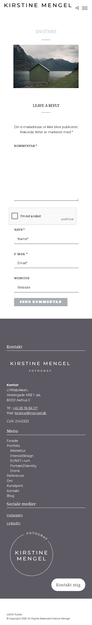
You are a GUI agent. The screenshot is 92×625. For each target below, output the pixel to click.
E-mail (21, 254)
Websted (21, 278)
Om (10, 481)
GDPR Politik (14, 614)
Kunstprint (15, 486)
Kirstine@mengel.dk (30, 413)
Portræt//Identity (23, 466)
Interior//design (21, 456)
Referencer (15, 476)
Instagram (15, 515)
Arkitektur (17, 451)
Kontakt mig (68, 584)
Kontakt (13, 491)
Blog (10, 496)
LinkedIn (13, 523)
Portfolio (13, 446)
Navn (19, 230)
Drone (15, 471)
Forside (12, 441)
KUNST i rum (20, 461)
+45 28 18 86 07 (25, 408)
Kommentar (25, 146)
